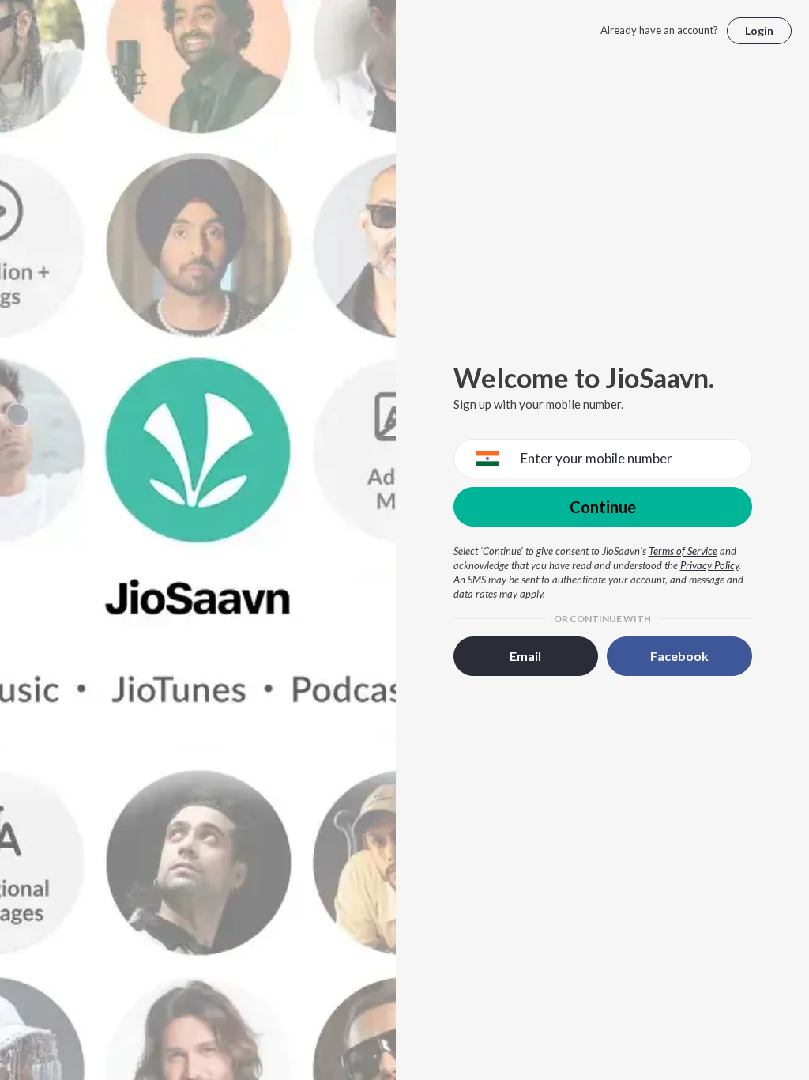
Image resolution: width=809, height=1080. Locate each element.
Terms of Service (683, 551)
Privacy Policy (709, 565)
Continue (603, 506)
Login (759, 30)
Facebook (679, 655)
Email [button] (525, 655)
